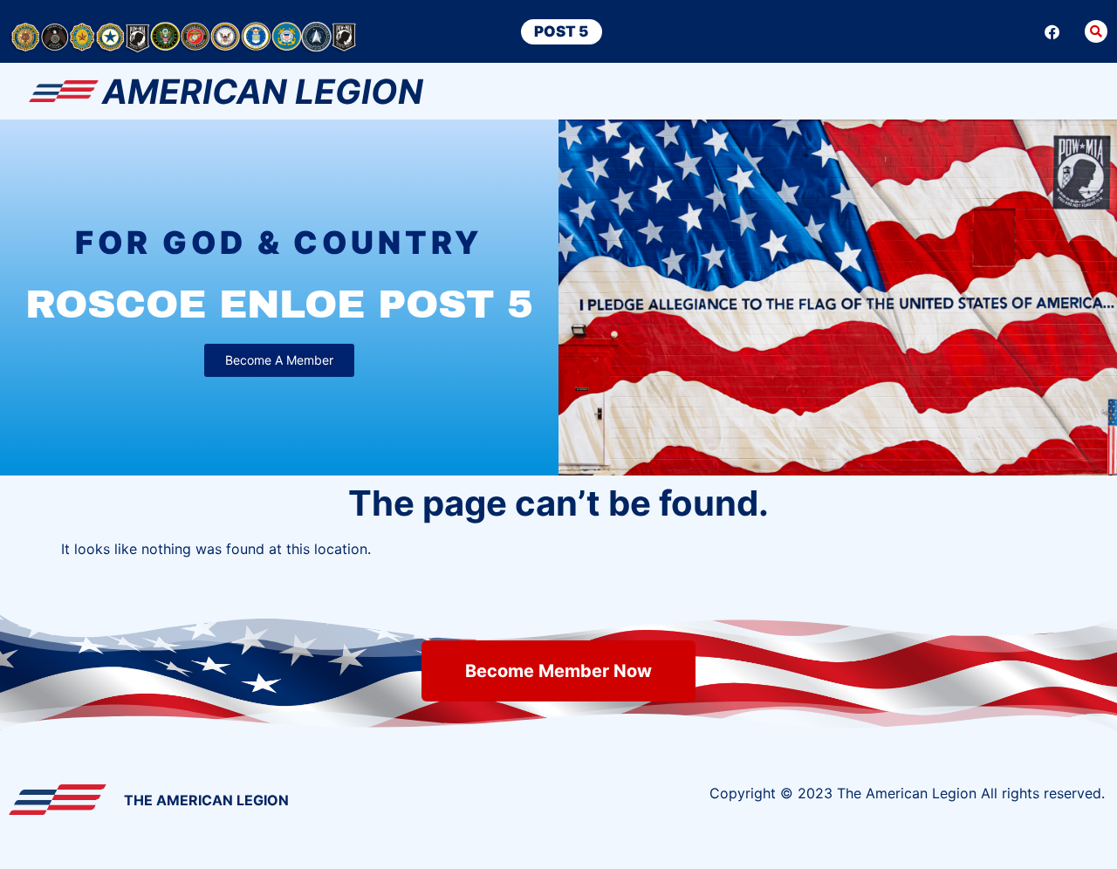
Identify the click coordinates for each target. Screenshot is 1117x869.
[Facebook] (1052, 31)
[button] (1096, 31)
